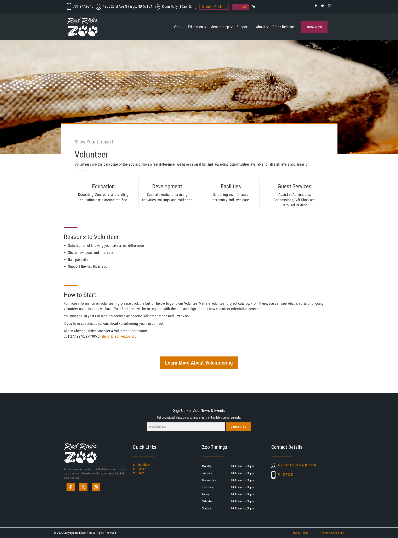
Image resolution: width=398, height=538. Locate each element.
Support (243, 27)
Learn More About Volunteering (199, 363)
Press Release (283, 27)
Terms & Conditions (332, 532)
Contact (240, 7)
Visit (177, 27)
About (260, 27)
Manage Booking (214, 7)
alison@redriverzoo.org (119, 336)
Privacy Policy (300, 532)
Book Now (314, 27)
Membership (219, 27)
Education (195, 27)
